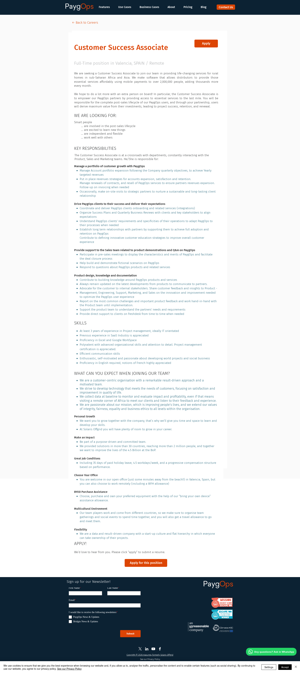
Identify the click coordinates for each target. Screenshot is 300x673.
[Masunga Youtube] (153, 649)
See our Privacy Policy (69, 668)
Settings (268, 667)
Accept (285, 667)
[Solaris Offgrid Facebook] (160, 649)
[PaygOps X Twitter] (140, 649)
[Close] (296, 667)
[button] (106, 7)
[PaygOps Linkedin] (146, 649)
